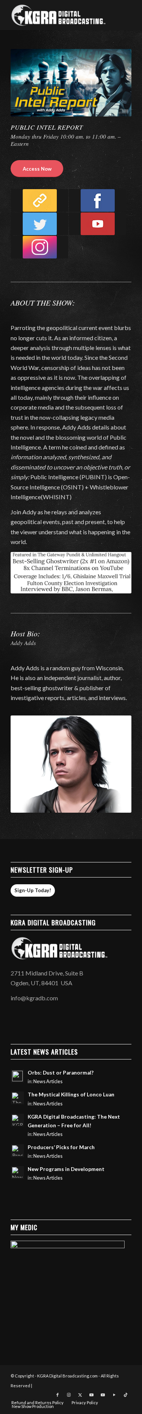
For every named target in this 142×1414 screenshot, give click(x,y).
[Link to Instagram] (69, 1394)
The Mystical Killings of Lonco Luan (71, 1094)
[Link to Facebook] (57, 1394)
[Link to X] (80, 1394)
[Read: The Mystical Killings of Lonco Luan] (17, 1098)
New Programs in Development (66, 1169)
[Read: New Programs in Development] (17, 1172)
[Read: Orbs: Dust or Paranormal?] (17, 1076)
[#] (39, 247)
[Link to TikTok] (125, 1394)
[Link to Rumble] (114, 1394)
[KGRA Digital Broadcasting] (59, 15)
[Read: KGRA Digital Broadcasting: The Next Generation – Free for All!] (17, 1120)
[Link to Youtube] (91, 1394)
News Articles (47, 1081)
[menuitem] (37, 1403)
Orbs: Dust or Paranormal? (61, 1073)
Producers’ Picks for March (61, 1147)
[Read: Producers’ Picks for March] (17, 1150)
